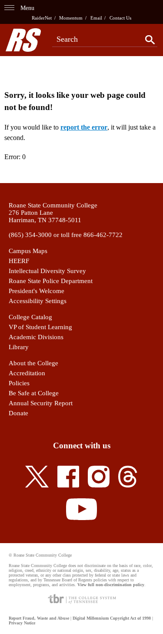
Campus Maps (28, 250)
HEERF (19, 260)
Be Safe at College (34, 393)
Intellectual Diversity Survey (47, 270)
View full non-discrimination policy (110, 584)
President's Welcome (36, 290)
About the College (33, 363)
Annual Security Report (41, 403)
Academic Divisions (36, 337)
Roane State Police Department (51, 280)
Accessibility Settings (38, 300)
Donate (18, 413)
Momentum (71, 17)
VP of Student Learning (40, 327)
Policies (19, 383)
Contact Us (120, 17)
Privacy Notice (22, 623)
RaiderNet (42, 17)
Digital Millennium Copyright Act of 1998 (112, 618)
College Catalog (30, 317)
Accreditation (27, 373)
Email (96, 17)
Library (19, 347)
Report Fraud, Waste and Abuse (39, 618)
